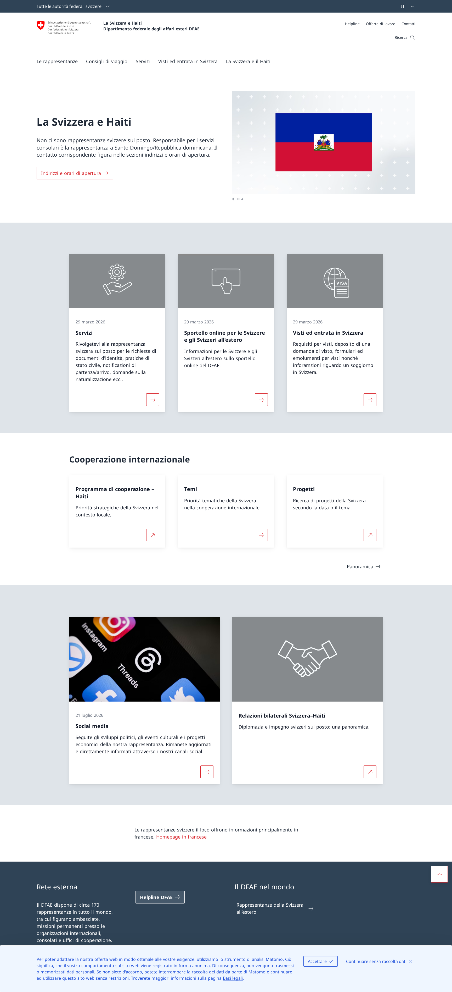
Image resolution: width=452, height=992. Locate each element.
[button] (57, 61)
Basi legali (233, 978)
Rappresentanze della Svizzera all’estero (269, 908)
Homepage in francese (181, 837)
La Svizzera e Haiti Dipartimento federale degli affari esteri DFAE (151, 26)
